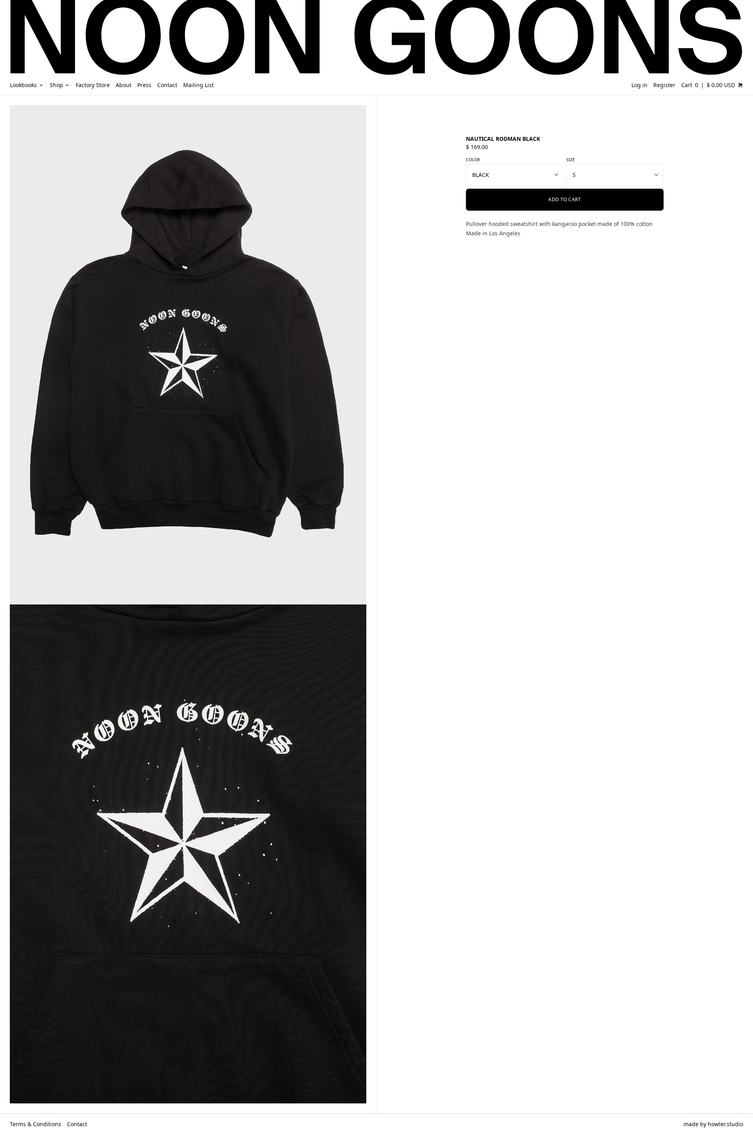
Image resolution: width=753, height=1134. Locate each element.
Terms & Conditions (35, 1124)
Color (473, 159)
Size (570, 159)
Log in (639, 85)
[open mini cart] (740, 85)
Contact (77, 1124)
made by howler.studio (713, 1124)
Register (664, 85)
